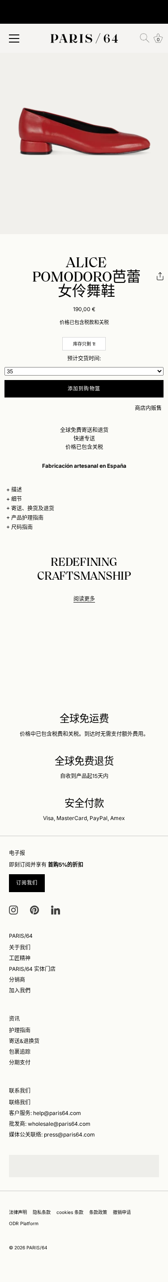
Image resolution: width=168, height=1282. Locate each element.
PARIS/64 (36, 1247)
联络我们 (19, 1102)
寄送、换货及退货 (32, 508)
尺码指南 (22, 527)
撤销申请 (122, 1212)
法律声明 (18, 1212)
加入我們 (19, 990)
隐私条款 (42, 1212)
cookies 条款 (69, 1212)
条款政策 (98, 1212)
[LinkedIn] (55, 909)
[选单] (14, 38)
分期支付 (19, 1062)
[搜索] (145, 38)
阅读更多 (84, 598)
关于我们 (19, 947)
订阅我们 (27, 883)
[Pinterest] (34, 909)
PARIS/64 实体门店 (32, 969)
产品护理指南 (27, 517)
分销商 (17, 979)
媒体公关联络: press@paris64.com (52, 1134)
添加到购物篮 (84, 388)
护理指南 (19, 1030)
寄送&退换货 (24, 1041)
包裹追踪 (19, 1051)
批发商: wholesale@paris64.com (49, 1123)
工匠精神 (19, 958)
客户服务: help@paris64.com (45, 1113)
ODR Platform (24, 1223)
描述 (16, 489)
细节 (16, 499)
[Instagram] (13, 909)
